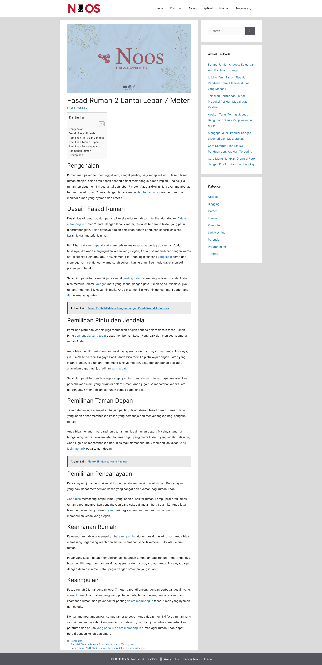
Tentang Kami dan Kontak (197, 659)
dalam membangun (140, 601)
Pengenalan (76, 129)
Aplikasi (208, 8)
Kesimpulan (76, 155)
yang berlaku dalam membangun (119, 628)
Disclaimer (153, 659)
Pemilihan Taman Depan (84, 142)
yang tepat (93, 245)
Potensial (214, 239)
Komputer (176, 8)
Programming (243, 8)
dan (69, 295)
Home (160, 8)
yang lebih (165, 256)
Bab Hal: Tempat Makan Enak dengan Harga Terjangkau (102, 644)
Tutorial (213, 253)
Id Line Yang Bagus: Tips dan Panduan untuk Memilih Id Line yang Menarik (229, 83)
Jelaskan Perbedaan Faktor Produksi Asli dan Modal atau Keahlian (228, 101)
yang (111, 510)
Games (193, 8)
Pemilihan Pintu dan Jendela (86, 137)
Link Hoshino (216, 232)
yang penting (127, 536)
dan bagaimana (147, 192)
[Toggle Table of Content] (100, 124)
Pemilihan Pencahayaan (83, 146)
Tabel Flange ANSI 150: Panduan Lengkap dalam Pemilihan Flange (108, 648)
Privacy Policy (171, 659)
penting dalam (132, 278)
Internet (224, 8)
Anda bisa (74, 499)
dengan (101, 284)
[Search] (250, 31)
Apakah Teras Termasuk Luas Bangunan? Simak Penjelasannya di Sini (230, 120)
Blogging (214, 204)
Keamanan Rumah (80, 150)
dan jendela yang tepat (90, 335)
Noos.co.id (137, 659)
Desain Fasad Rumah (82, 133)
